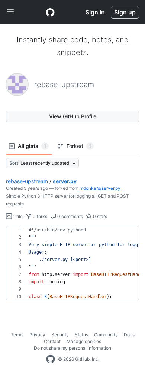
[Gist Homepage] (50, 12)
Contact (52, 341)
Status (81, 334)
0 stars (99, 216)
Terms (17, 334)
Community (106, 334)
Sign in (95, 12)
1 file (17, 216)
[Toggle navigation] (10, 12)
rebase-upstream (27, 181)
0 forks (39, 216)
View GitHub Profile (72, 116)
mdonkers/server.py (100, 188)
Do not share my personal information (72, 348)
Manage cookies (84, 341)
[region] (72, 263)
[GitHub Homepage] (50, 359)
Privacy (37, 334)
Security (60, 334)
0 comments (69, 216)
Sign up (125, 12)
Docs (129, 334)
